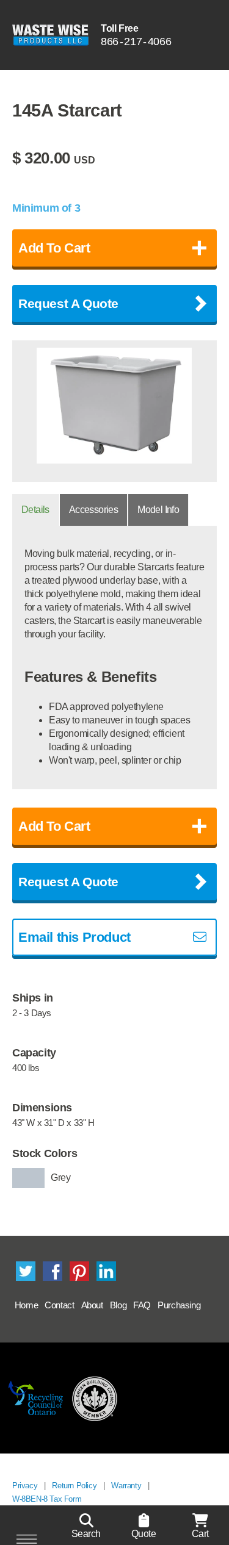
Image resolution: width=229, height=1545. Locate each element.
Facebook (52, 1271)
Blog (118, 1305)
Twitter (25, 1271)
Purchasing (179, 1305)
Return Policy (74, 1485)
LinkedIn (106, 1271)
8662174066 (136, 41)
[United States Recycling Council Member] (94, 1398)
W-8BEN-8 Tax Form (46, 1499)
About (92, 1305)
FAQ (142, 1305)
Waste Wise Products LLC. (50, 35)
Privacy (24, 1485)
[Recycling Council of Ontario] (36, 1398)
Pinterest (79, 1271)
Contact (59, 1305)
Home (26, 1305)
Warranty (126, 1485)
